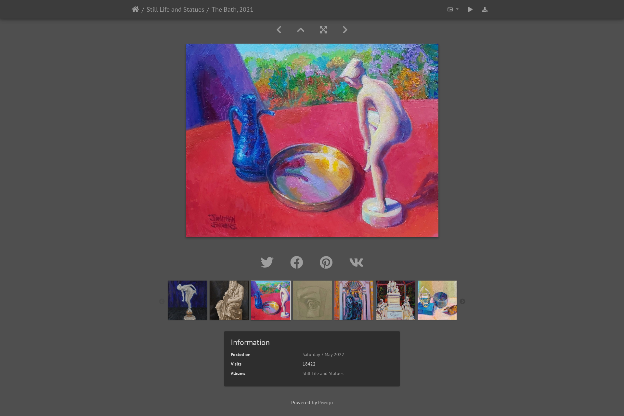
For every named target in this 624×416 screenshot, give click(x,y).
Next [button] (462, 301)
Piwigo (325, 402)
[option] (187, 300)
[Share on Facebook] (298, 262)
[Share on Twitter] (269, 262)
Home (135, 9)
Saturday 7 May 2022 (323, 354)
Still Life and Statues (175, 9)
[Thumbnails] (300, 29)
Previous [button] (162, 301)
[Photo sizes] (453, 9)
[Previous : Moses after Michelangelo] (278, 29)
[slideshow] (470, 9)
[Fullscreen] (323, 29)
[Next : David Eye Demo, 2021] (345, 29)
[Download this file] (484, 9)
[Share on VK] (356, 262)
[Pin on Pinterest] (328, 262)
